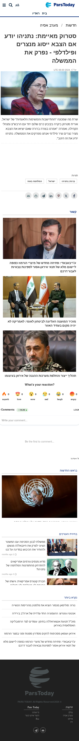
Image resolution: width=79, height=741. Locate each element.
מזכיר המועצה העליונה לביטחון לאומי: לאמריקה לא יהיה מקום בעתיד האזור (42, 323)
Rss (37, 719)
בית (44, 13)
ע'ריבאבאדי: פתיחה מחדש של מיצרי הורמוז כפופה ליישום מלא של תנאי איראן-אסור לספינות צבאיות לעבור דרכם (43, 267)
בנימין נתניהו (68, 181)
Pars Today (62, 5)
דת (71, 722)
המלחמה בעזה (34, 181)
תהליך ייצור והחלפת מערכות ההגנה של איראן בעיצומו (40, 376)
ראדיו (36, 13)
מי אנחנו (35, 712)
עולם (71, 712)
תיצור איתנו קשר (32, 715)
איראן (70, 719)
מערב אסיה (49, 25)
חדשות (71, 25)
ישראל (52, 181)
